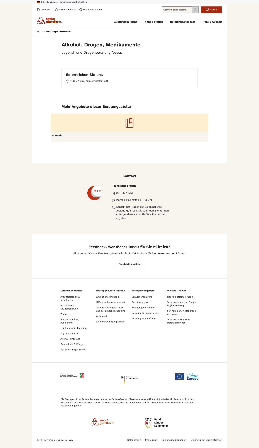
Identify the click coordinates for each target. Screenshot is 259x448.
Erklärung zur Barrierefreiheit (206, 440)
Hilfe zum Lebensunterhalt (110, 302)
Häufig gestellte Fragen (180, 297)
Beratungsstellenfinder (144, 318)
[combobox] (46, 9)
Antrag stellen (154, 22)
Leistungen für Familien (73, 328)
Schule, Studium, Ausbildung (69, 321)
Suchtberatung (140, 302)
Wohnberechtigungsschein (110, 322)
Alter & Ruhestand (70, 339)
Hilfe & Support (212, 22)
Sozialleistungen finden (73, 350)
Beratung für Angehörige (145, 313)
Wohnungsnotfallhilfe (143, 308)
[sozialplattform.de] (49, 20)
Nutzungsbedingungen (174, 440)
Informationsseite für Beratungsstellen (178, 321)
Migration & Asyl (69, 333)
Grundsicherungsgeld (107, 297)
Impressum (151, 440)
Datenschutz (134, 440)
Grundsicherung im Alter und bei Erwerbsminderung (110, 309)
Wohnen (64, 314)
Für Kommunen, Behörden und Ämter (181, 313)
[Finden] (195, 9)
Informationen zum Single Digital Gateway (181, 304)
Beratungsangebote (182, 22)
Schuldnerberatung (142, 297)
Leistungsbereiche (125, 22)
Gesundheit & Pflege (71, 344)
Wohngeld (101, 316)
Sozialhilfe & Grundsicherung (69, 307)
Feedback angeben (129, 264)
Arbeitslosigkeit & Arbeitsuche (70, 299)
